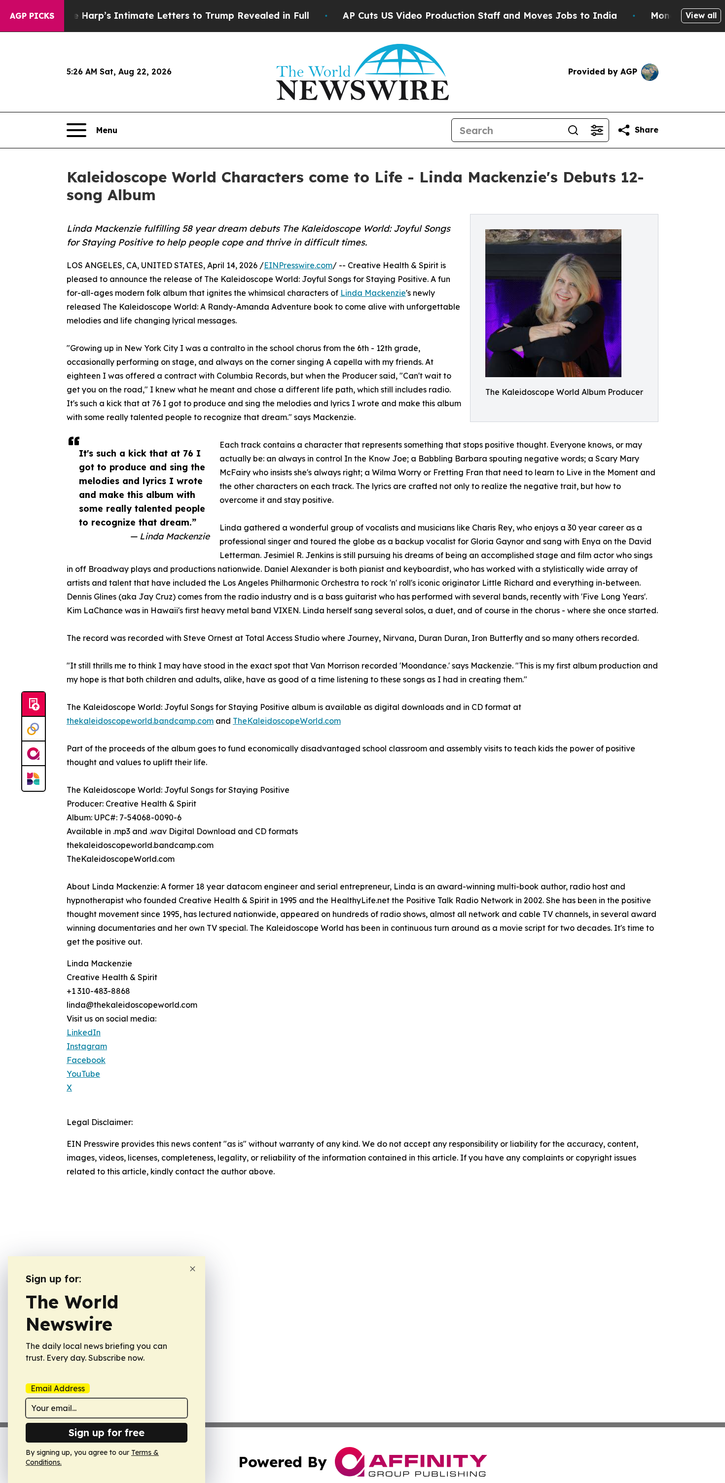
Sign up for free (107, 1432)
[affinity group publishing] (33, 754)
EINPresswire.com (298, 265)
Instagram (87, 1046)
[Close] (192, 1268)
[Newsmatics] (33, 778)
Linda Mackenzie (373, 293)
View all (701, 15)
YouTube (83, 1074)
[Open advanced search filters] (597, 130)
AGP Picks (32, 16)
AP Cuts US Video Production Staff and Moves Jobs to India (480, 15)
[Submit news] (33, 704)
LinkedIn (84, 1032)
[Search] (573, 130)
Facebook (86, 1060)
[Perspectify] (33, 729)
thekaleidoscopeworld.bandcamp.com (140, 721)
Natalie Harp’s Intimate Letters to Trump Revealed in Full (177, 15)
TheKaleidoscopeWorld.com (287, 721)
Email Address (58, 1388)
